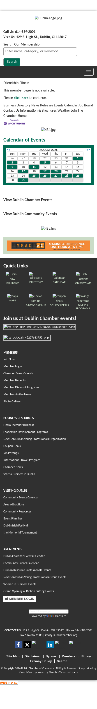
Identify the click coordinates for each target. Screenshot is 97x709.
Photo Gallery (12, 401)
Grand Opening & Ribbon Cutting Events (28, 591)
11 (34, 167)
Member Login (12, 366)
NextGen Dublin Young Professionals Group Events (34, 577)
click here (21, 98)
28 (66, 176)
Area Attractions (13, 504)
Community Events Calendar (21, 497)
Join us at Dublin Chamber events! (39, 318)
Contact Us (11, 111)
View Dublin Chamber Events (27, 200)
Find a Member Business (18, 425)
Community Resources (17, 511)
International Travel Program (21, 460)
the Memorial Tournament (20, 532)
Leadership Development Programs (25, 432)
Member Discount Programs (21, 387)
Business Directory (16, 105)
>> (88, 150)
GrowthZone (26, 672)
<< (8, 150)
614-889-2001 (83, 630)
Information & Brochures (38, 111)
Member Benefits (14, 380)
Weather (64, 111)
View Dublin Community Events (30, 214)
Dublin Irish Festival (15, 525)
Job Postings (10, 453)
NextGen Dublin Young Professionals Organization (34, 439)
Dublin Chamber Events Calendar (24, 556)
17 (23, 171)
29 (77, 176)
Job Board (86, 105)
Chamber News (13, 467)
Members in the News (17, 394)
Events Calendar (66, 105)
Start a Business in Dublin (19, 474)
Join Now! (9, 359)
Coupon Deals (12, 446)
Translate (60, 616)
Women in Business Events (19, 584)
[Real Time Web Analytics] (9, 683)
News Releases (42, 105)
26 (44, 176)
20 (56, 171)
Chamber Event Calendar (19, 373)
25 (34, 176)
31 (23, 180)
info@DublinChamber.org (61, 635)
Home (22, 116)
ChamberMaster (58, 672)
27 (56, 176)
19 (44, 171)
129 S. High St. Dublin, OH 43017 (43, 630)
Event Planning (12, 518)
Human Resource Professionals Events (27, 570)
